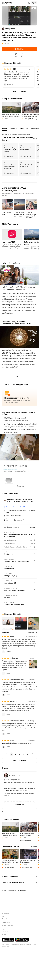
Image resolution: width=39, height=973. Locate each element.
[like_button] (5, 84)
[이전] (6, 754)
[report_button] (32, 69)
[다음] (33, 754)
